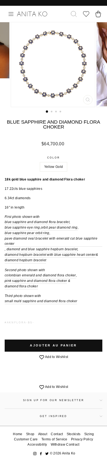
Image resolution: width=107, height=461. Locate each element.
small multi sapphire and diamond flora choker (41, 301)
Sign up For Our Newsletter (53, 400)
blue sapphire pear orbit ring (27, 233)
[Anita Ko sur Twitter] (47, 453)
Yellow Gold (53, 167)
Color (53, 157)
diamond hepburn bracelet (25, 260)
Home (17, 434)
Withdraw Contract (65, 444)
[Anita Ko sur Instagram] (35, 453)
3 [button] (56, 112)
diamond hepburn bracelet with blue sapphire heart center (50, 255)
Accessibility (37, 444)
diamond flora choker (21, 286)
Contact (57, 434)
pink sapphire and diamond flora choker (36, 281)
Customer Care (26, 439)
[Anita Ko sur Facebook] (41, 453)
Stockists (74, 434)
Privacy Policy (82, 439)
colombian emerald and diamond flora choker (40, 275)
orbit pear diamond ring (59, 227)
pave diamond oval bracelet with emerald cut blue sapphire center (51, 241)
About (42, 434)
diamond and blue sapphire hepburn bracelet (42, 249)
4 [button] (61, 112)
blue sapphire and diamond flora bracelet (37, 222)
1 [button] (47, 111)
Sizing (89, 434)
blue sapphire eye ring (22, 227)
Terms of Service (54, 439)
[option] (53, 64)
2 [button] (52, 112)
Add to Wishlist (56, 357)
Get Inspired (53, 416)
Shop (30, 434)
